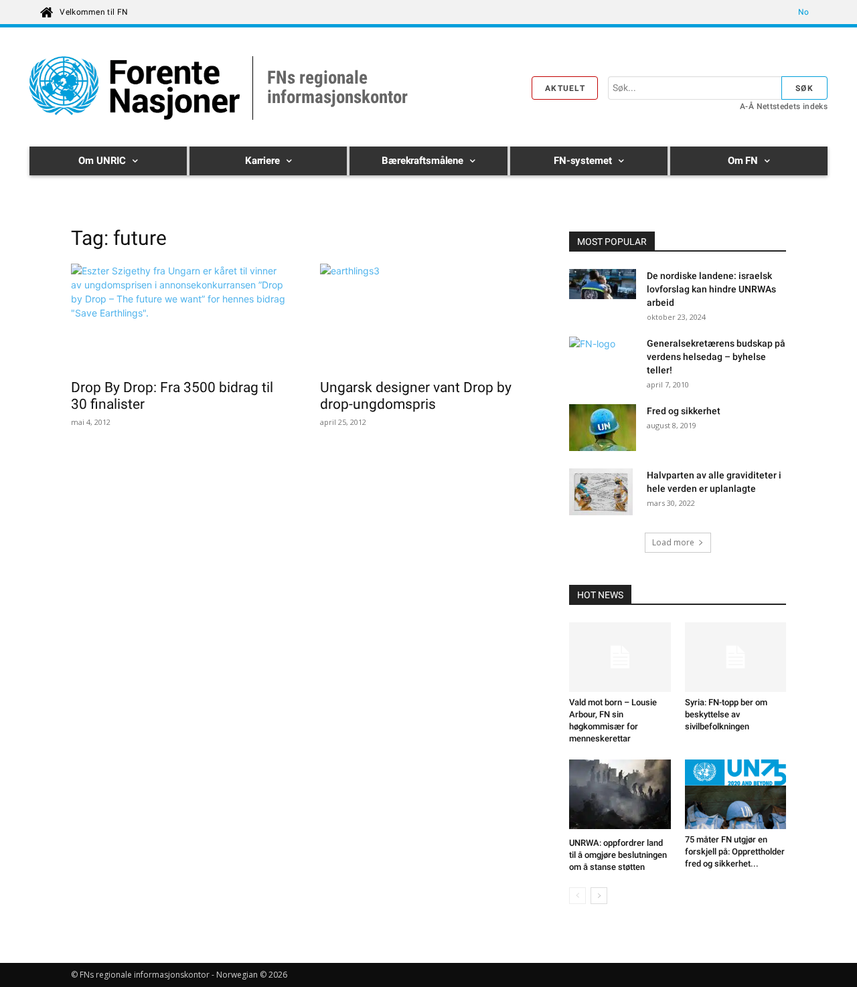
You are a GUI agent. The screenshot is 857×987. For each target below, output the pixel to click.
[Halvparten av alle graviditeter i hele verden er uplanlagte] (601, 493)
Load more (673, 542)
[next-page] (599, 895)
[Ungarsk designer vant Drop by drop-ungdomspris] (428, 317)
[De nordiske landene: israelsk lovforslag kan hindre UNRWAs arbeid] (602, 285)
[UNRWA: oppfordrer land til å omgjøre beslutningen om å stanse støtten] (620, 795)
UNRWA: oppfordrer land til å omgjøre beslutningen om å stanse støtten (618, 855)
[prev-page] (577, 895)
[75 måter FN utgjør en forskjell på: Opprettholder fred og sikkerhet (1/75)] (736, 794)
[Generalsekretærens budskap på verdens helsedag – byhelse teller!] (602, 360)
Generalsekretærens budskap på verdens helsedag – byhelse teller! (716, 356)
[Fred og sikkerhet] (602, 427)
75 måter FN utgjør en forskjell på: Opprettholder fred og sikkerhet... (735, 851)
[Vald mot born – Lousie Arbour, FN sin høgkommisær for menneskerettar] (620, 657)
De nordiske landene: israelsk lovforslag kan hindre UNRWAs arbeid (711, 289)
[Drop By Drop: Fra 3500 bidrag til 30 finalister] (179, 317)
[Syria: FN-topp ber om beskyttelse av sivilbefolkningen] (736, 657)
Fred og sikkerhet (683, 411)
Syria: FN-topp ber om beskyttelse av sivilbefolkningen (726, 714)
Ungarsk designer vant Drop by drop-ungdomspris (416, 395)
